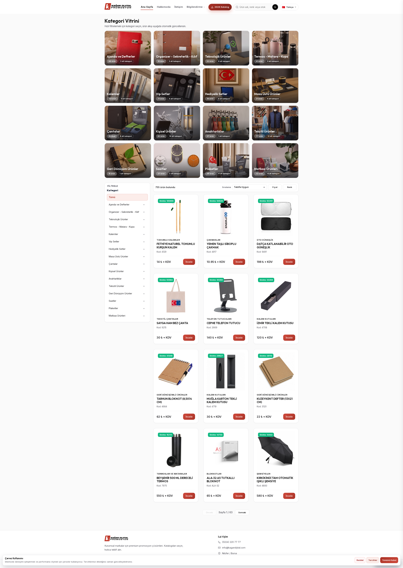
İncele (189, 261)
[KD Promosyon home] (118, 6)
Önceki (209, 512)
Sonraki (242, 512)
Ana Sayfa (147, 7)
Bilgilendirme (195, 7)
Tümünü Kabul (389, 560)
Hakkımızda (163, 7)
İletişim (178, 7)
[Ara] (275, 7)
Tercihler (372, 560)
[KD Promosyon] (116, 538)
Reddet (360, 560)
